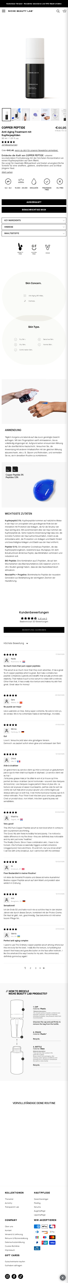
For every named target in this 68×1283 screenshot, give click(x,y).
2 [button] (30, 968)
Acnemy (8, 1203)
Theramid (9, 1199)
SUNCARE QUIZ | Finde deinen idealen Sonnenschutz (34, 4)
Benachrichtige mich (34, 209)
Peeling (37, 1203)
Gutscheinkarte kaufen (15, 1261)
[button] (8, 142)
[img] (10, 654)
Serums (37, 1207)
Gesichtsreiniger (41, 1199)
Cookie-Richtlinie (12, 1246)
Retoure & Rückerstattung (16, 1238)
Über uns (9, 1226)
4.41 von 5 (42, 618)
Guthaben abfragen (13, 1265)
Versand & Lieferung (14, 1234)
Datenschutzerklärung (15, 1242)
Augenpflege (39, 1211)
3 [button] (35, 968)
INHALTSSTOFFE (11, 233)
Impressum (10, 1250)
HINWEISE (8, 227)
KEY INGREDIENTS (12, 220)
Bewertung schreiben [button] (34, 629)
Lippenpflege (40, 1215)
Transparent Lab (12, 1207)
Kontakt (8, 1230)
